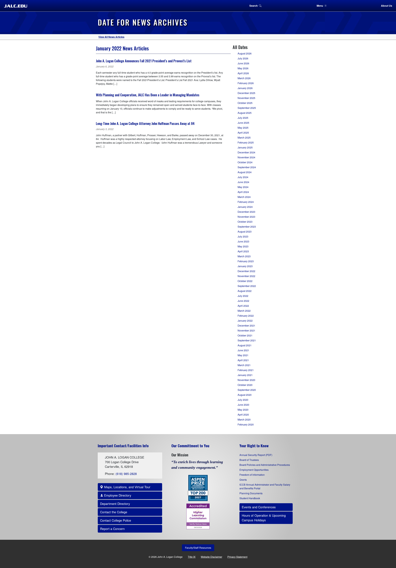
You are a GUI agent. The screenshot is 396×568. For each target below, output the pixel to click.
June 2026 (243, 63)
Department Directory (115, 503)
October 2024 (245, 162)
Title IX (192, 557)
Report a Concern (112, 528)
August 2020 (245, 395)
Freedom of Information (252, 474)
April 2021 (243, 360)
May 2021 (243, 355)
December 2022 (246, 271)
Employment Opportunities (254, 470)
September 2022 (247, 286)
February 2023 (246, 261)
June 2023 (243, 241)
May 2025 (243, 127)
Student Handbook (249, 498)
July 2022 (243, 296)
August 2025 (245, 113)
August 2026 (245, 53)
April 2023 (243, 251)
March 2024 (244, 197)
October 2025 (245, 103)
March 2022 (244, 310)
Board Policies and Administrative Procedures (264, 465)
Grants (243, 479)
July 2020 (243, 399)
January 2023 (245, 266)
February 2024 (246, 202)
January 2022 (245, 320)
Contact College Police (115, 520)
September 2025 (247, 108)
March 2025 (244, 137)
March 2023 (244, 256)
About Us (386, 5)
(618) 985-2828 (126, 473)
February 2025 (246, 142)
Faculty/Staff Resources (198, 547)
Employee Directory (117, 495)
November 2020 (246, 380)
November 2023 (246, 216)
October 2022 (245, 281)
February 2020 (246, 424)
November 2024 (246, 157)
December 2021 (246, 325)
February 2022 (246, 315)
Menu (320, 5)
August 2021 (245, 345)
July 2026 (243, 58)
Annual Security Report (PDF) (255, 455)
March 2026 (244, 78)
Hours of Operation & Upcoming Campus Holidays (264, 517)
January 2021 (245, 375)
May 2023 (243, 246)
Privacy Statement (237, 557)
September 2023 (247, 226)
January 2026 (245, 88)
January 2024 (245, 207)
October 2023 (245, 221)
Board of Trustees (249, 460)
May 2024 (243, 187)
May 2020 (243, 409)
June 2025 (243, 122)
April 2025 (243, 132)
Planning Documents (251, 493)
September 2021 (247, 340)
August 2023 (245, 231)
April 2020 (243, 414)
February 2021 (246, 370)
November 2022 (246, 276)
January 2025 (245, 147)
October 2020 (245, 385)
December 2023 (246, 212)
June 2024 (243, 182)
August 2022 (245, 291)
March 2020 (244, 419)
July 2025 (243, 118)
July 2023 (243, 236)
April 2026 (243, 73)
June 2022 (243, 301)
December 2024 (246, 152)
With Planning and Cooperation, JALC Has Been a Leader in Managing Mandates (147, 94)
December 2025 (246, 93)
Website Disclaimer (211, 557)
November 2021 (246, 330)
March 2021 (244, 365)
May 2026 (243, 68)
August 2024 (245, 172)
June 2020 (243, 404)
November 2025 (246, 98)
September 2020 (247, 390)
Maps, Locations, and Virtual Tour (126, 487)
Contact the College (113, 512)
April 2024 (243, 192)
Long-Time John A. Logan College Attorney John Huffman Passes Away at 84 (145, 123)
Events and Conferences (259, 507)
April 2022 (243, 305)
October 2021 (245, 335)
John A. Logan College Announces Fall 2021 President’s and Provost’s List (144, 60)
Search (253, 5)
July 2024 (243, 177)
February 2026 (246, 83)
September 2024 (247, 167)
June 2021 (243, 350)
